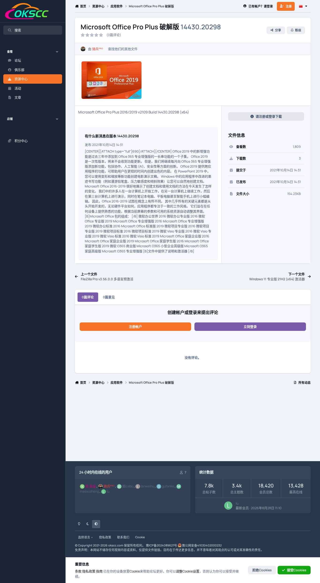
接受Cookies (296, 570)
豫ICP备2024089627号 (161, 545)
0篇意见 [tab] (109, 297)
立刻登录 (250, 326)
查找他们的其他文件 (123, 49)
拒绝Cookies (262, 570)
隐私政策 (105, 537)
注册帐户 (135, 326)
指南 (99, 571)
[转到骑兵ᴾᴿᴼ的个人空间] (83, 48)
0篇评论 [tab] (88, 297)
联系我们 (123, 537)
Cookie (140, 537)
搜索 (18, 30)
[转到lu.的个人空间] (228, 505)
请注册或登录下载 (269, 116)
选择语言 (84, 537)
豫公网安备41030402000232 (202, 545)
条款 (78, 571)
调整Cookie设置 (187, 571)
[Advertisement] (193, 425)
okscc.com (115, 545)
